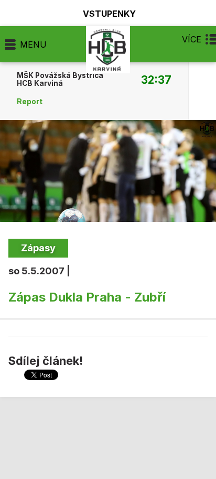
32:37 (156, 79)
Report (29, 101)
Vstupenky (109, 13)
